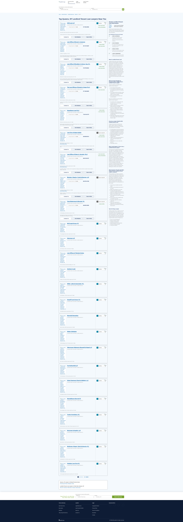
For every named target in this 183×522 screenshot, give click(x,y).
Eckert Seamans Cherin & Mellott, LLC (77, 380)
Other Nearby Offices (63, 143)
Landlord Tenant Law (71, 14)
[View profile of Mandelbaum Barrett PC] (63, 403)
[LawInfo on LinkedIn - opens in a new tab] (123, 505)
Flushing (73, 487)
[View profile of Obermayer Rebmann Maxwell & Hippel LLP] (63, 353)
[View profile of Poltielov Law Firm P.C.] (63, 467)
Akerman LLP (71, 238)
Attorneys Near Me (71, 2)
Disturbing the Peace (64, 483)
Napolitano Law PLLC (73, 110)
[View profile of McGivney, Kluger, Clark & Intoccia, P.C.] (63, 451)
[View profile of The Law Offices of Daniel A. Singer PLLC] (63, 92)
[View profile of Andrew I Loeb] (63, 273)
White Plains (69, 487)
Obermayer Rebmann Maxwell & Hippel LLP (79, 347)
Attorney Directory (64, 14)
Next (87, 477)
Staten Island (78, 487)
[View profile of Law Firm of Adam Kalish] (63, 136)
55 (84, 477)
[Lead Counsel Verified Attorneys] (111, 26)
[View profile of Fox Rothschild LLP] (63, 369)
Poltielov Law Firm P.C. (73, 463)
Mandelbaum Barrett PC (74, 398)
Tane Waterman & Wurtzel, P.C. (76, 201)
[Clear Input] (89, 9)
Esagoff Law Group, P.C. (73, 299)
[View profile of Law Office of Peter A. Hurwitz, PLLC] (63, 159)
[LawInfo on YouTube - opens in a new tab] (119, 505)
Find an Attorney (62, 502)
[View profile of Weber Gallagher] (63, 336)
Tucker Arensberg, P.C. (73, 414)
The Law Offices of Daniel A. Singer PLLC (78, 87)
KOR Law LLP (71, 23)
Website (78, 37)
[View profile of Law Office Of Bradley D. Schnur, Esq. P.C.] (63, 69)
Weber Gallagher (72, 331)
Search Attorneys (118, 496)
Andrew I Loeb (71, 269)
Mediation (70, 483)
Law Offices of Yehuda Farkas (75, 253)
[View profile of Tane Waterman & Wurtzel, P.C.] (63, 206)
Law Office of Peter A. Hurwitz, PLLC (77, 154)
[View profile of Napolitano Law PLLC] (63, 115)
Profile (89, 37)
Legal (93, 502)
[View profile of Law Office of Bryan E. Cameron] (63, 46)
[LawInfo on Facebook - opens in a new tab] (110, 505)
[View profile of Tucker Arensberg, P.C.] (63, 419)
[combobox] (74, 9)
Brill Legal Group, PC (73, 223)
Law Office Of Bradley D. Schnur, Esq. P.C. (78, 64)
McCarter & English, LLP (74, 430)
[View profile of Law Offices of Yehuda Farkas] (63, 257)
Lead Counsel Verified (85, 2)
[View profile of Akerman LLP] (63, 242)
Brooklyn (65, 487)
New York (76, 14)
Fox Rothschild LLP (72, 365)
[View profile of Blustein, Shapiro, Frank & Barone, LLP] (63, 182)
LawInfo (77, 502)
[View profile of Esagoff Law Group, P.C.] (63, 304)
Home (60, 14)
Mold (73, 483)
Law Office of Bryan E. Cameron (76, 42)
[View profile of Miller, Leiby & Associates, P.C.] (63, 288)
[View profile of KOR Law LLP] (63, 26)
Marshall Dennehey (72, 315)
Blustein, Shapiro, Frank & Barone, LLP (78, 177)
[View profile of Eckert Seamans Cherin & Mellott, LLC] (63, 386)
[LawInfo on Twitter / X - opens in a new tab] (114, 505)
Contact (66, 37)
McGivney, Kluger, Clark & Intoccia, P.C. (78, 446)
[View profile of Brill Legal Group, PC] (63, 227)
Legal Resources (78, 2)
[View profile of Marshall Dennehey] (63, 320)
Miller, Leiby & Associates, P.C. (75, 283)
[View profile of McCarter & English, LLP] (63, 435)
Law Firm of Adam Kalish (74, 132)
